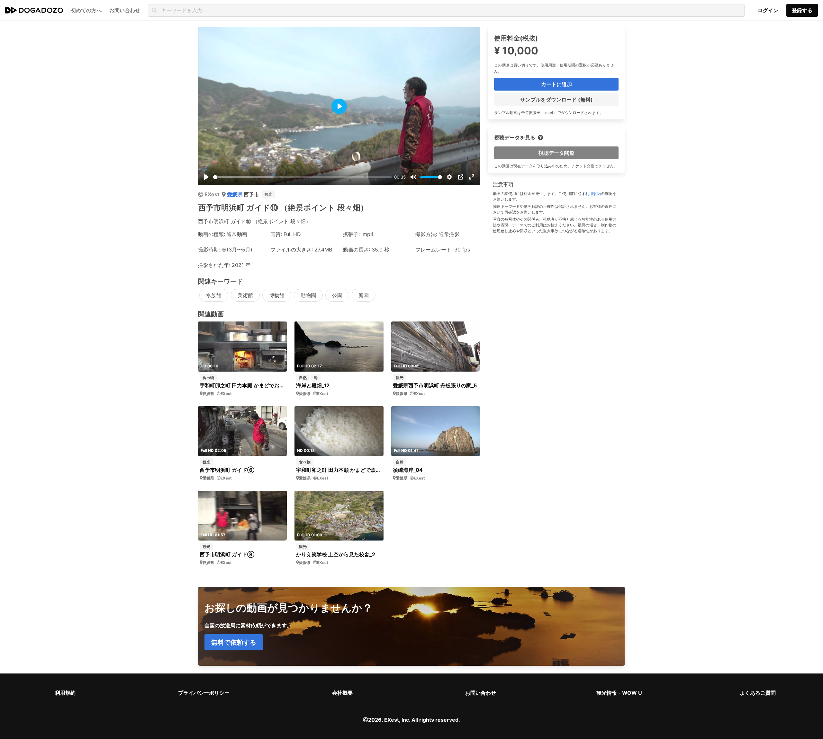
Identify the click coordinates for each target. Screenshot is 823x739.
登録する (802, 10)
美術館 (245, 295)
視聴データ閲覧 (556, 153)
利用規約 (593, 193)
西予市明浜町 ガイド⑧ (227, 554)
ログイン (768, 10)
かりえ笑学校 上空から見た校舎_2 (335, 554)
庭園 (363, 295)
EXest (211, 194)
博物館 (277, 295)
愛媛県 (235, 194)
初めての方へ (86, 10)
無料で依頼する (233, 642)
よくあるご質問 (758, 693)
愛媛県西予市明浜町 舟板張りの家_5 (435, 385)
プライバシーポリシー (204, 693)
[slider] (302, 177)
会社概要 (342, 693)
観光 (268, 194)
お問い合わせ (480, 693)
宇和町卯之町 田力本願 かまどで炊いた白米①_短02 (339, 470)
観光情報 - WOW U (619, 693)
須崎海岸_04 (408, 470)
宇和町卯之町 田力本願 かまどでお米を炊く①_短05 (242, 385)
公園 (337, 295)
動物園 (308, 295)
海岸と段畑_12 (313, 385)
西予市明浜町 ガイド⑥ (227, 470)
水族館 (214, 295)
